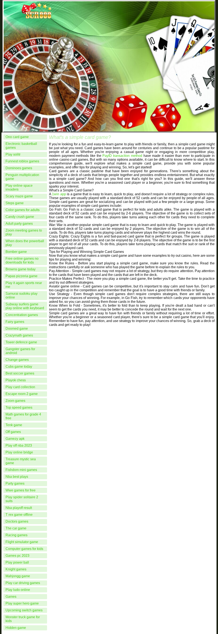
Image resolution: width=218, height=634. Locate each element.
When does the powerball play (25, 243)
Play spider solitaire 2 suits (22, 499)
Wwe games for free (21, 490)
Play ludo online (18, 590)
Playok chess (16, 380)
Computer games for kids (24, 549)
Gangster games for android (20, 351)
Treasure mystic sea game (21, 461)
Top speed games (19, 407)
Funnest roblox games (22, 161)
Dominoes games (19, 168)
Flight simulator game (22, 542)
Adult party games (19, 223)
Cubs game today (19, 366)
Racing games (16, 535)
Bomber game (16, 252)
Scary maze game (19, 196)
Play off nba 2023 (19, 445)
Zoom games (15, 400)
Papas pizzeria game (21, 276)
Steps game (15, 203)
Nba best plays (17, 476)
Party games (15, 483)
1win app (59, 194)
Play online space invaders (19, 187)
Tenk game (14, 425)
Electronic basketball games (21, 145)
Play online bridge (19, 452)
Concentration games (22, 315)
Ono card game (17, 137)
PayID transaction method (122, 155)
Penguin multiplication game (22, 177)
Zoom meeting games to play (24, 232)
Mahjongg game (18, 576)
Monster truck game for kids (23, 619)
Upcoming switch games (24, 610)
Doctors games (17, 521)
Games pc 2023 (17, 555)
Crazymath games (19, 335)
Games (11, 596)
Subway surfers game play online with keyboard (25, 306)
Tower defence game (21, 342)
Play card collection (20, 387)
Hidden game (16, 628)
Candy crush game (20, 217)
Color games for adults (23, 210)
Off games (13, 432)
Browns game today (21, 269)
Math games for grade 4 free (23, 416)
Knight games (16, 569)
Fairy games (15, 322)
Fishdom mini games (21, 470)
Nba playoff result (19, 508)
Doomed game (17, 328)
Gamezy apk (15, 438)
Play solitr (13, 154)
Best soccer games (20, 373)
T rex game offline (19, 514)
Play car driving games (23, 583)
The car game (16, 528)
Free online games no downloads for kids (22, 260)
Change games (17, 359)
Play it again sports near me (24, 285)
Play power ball (17, 562)
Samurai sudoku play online (21, 295)
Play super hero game (22, 603)
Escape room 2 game (22, 394)
